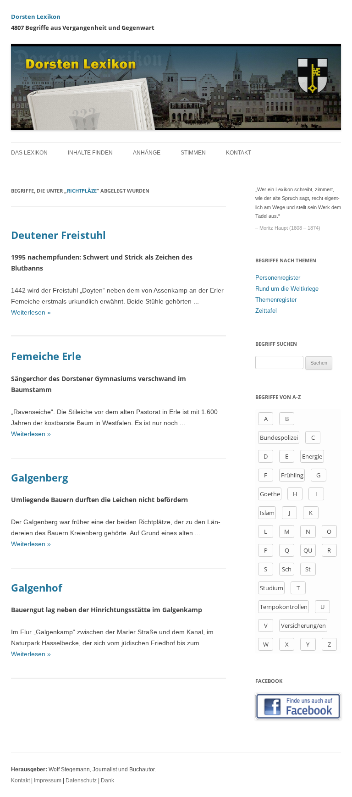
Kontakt (238, 152)
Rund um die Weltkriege (287, 288)
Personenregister (277, 277)
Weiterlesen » (31, 312)
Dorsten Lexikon (35, 16)
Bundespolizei (279, 437)
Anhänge (146, 152)
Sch (287, 569)
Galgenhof (36, 587)
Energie (312, 456)
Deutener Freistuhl (58, 235)
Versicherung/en (303, 625)
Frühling (292, 475)
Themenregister (276, 299)
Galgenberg (39, 477)
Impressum (47, 780)
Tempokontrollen (284, 607)
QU (307, 550)
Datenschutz (81, 780)
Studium (271, 588)
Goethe (270, 494)
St (308, 569)
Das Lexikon (29, 152)
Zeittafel (266, 310)
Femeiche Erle (46, 356)
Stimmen (193, 152)
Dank (107, 780)
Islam (267, 513)
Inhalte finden (90, 152)
